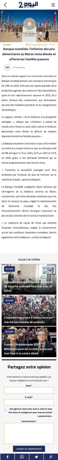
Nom (29, 385)
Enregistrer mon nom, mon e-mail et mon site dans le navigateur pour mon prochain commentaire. (30, 412)
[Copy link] (51, 457)
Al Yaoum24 (19, 67)
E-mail (29, 397)
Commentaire (29, 421)
